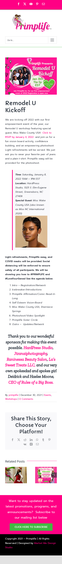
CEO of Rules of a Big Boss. (31, 382)
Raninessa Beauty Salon (27, 359)
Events (47, 395)
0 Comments (26, 399)
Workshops (11, 399)
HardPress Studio (38, 347)
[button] (7, 475)
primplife (13, 395)
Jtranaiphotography (30, 353)
